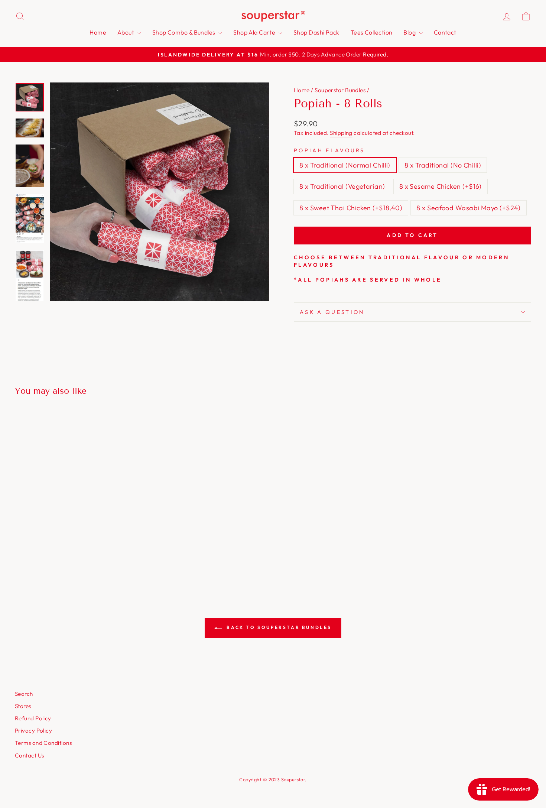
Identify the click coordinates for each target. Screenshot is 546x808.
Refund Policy (33, 718)
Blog (410, 32)
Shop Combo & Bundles (184, 32)
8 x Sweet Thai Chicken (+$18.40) (350, 208)
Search (24, 693)
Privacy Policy (33, 730)
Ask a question (332, 312)
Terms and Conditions (43, 742)
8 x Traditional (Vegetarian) (342, 186)
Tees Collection (372, 32)
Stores (23, 706)
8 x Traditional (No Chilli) (442, 165)
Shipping (341, 132)
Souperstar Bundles (340, 90)
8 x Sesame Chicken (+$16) (440, 186)
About (126, 32)
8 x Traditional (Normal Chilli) (344, 165)
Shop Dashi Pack (316, 32)
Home (98, 32)
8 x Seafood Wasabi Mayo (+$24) (468, 208)
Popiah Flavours (329, 150)
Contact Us (29, 755)
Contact (445, 32)
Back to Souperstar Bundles (278, 627)
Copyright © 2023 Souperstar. (273, 779)
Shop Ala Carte (255, 32)
